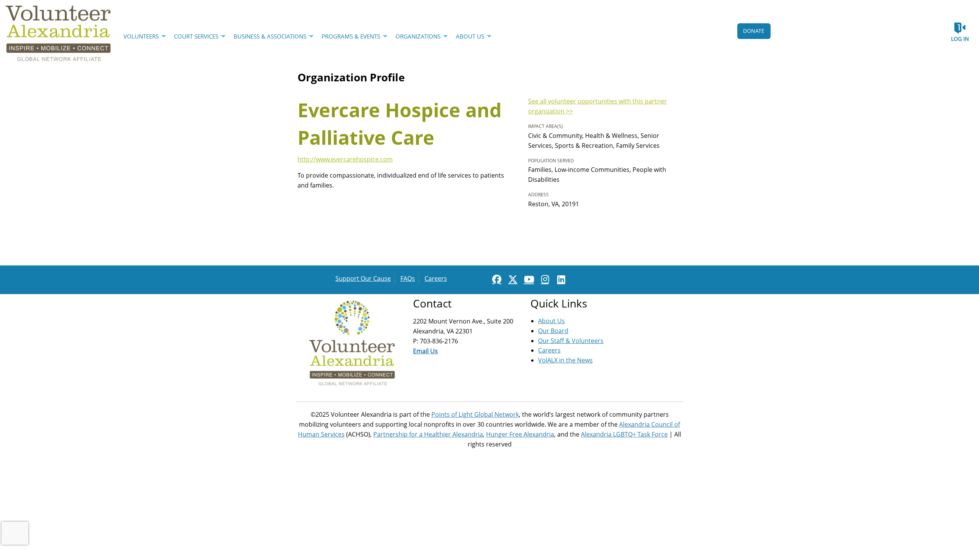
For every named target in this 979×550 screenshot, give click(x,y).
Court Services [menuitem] (196, 36)
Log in (960, 38)
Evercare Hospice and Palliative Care (400, 123)
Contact (432, 303)
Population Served (551, 160)
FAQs (407, 278)
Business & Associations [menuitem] (270, 36)
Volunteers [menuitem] (141, 36)
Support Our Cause (363, 278)
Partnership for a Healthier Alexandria (428, 434)
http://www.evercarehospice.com (345, 159)
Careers (435, 278)
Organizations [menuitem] (418, 36)
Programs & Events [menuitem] (351, 36)
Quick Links (558, 303)
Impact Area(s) (545, 126)
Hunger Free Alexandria (520, 434)
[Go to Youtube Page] (528, 279)
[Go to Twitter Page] (512, 279)
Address (538, 194)
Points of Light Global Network (475, 414)
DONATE (753, 30)
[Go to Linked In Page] (560, 279)
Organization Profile (351, 77)
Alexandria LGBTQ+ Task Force (624, 434)
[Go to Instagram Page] (544, 279)
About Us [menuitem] (470, 36)
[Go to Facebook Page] (496, 279)
